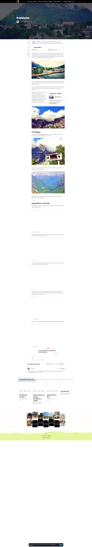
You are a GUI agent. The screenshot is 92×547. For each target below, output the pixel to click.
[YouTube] (65, 1)
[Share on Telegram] (57, 364)
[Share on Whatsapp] (26, 25)
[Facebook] (63, 1)
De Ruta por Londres (23, 396)
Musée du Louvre (58, 96)
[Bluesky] (69, 1)
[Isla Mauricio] (66, 386)
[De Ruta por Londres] (25, 386)
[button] (61, 544)
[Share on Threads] (28, 25)
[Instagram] (66, 1)
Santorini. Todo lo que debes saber (56, 100)
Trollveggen (36, 49)
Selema (22, 21)
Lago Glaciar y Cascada (54, 49)
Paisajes (40, 359)
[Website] (58, 369)
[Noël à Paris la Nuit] (53, 386)
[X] (64, 1)
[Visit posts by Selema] (28, 369)
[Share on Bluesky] (29, 54)
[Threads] (68, 1)
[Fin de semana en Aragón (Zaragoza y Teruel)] (39, 386)
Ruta (43, 359)
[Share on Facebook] (22, 25)
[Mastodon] (70, 1)
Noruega (26, 21)
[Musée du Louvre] (51, 97)
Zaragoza (40, 402)
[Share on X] (24, 25)
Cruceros (37, 359)
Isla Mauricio (65, 391)
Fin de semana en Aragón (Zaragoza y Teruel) (39, 398)
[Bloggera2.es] (17, 1)
